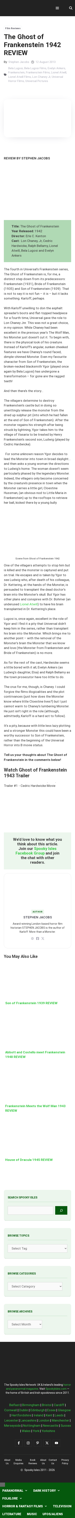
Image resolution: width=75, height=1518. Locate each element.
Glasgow (64, 1410)
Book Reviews (32, 1462)
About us (7, 1462)
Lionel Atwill (58, 72)
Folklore (10, 1498)
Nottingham (32, 1425)
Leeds (59, 1415)
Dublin (23, 1410)
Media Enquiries (18, 1462)
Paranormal (12, 1490)
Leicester (11, 1420)
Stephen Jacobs (18, 62)
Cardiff (59, 1405)
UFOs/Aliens (52, 1514)
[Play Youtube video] (37, 807)
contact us (53, 1462)
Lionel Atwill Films (19, 77)
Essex (51, 1410)
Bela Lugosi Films (35, 68)
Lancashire (28, 1420)
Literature (11, 1514)
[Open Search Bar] (70, 8)
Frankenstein (16, 72)
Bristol (47, 1405)
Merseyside (12, 1425)
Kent (49, 1415)
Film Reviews (13, 28)
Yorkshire (48, 1431)
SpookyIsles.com (56, 1388)
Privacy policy (65, 1462)
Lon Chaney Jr (41, 77)
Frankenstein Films (38, 72)
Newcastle (50, 1425)
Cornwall (10, 1410)
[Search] (61, 1210)
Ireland (38, 1415)
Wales (26, 1431)
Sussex (66, 1425)
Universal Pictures (36, 81)
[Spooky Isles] (25, 8)
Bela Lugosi (15, 68)
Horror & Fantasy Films (22, 1506)
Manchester (60, 1420)
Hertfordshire (21, 1415)
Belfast (14, 1405)
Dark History (44, 1490)
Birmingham (31, 1405)
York (36, 1431)
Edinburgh (37, 1410)
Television (62, 1506)
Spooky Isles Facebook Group (36, 850)
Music (32, 1514)
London (43, 1420)
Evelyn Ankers (56, 68)
